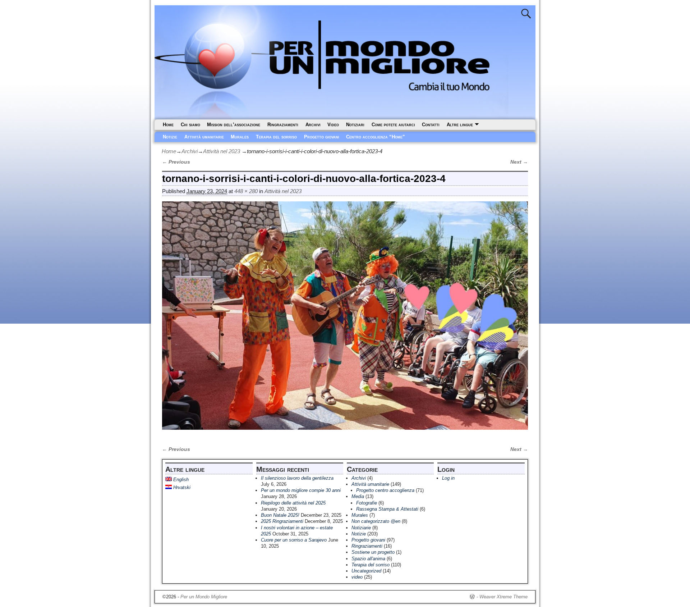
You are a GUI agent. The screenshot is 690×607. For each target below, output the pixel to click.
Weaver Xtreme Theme (503, 596)
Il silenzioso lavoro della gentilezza (297, 478)
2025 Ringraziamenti (282, 521)
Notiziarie (361, 527)
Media (357, 496)
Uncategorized (366, 571)
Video (333, 124)
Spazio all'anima (368, 558)
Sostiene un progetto (373, 552)
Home (168, 124)
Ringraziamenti (282, 124)
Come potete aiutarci (393, 124)
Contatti (431, 124)
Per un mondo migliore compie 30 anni (301, 490)
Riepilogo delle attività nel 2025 (293, 503)
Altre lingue (460, 124)
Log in (448, 478)
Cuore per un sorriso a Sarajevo (294, 540)
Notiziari (355, 124)
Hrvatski (181, 487)
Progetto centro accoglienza (385, 490)
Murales (240, 137)
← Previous (176, 162)
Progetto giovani (321, 137)
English (180, 479)
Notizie (170, 137)
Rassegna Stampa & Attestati (387, 509)
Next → (519, 162)
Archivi (313, 124)
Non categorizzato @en (375, 521)
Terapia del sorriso (276, 137)
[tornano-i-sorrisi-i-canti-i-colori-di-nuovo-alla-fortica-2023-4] (345, 319)
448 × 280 (246, 191)
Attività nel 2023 (221, 151)
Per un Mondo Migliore (203, 596)
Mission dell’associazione (233, 124)
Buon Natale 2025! (280, 515)
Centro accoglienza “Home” (375, 137)
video (357, 577)
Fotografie (366, 503)
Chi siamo (190, 124)
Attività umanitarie (204, 137)
